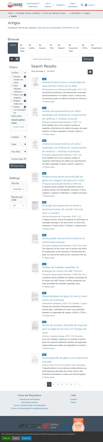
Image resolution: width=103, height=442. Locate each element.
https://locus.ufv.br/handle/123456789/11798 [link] (58, 27)
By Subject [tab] (61, 46)
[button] (15, 5)
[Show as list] (12, 59)
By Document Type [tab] (73, 48)
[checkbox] (12, 76)
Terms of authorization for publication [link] (30, 405)
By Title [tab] (52, 46)
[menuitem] (48, 5)
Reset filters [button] (18, 166)
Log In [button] (91, 5)
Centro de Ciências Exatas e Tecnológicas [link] (55, 13)
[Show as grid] (17, 59)
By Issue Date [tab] (22, 48)
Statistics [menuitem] (60, 5)
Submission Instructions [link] (29, 399)
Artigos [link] (87, 13)
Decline (16, 438)
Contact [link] (73, 399)
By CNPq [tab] (84, 46)
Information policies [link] (29, 402)
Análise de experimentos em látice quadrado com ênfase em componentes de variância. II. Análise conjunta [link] (64, 114)
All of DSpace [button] (47, 5)
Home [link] (10, 13)
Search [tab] (13, 45)
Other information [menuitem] (73, 5)
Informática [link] (76, 13)
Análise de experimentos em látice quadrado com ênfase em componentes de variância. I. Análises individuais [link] (64, 147)
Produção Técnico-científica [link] (28, 13)
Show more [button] (16, 115)
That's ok (6, 438)
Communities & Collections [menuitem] (32, 5)
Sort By (15, 183)
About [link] (73, 402)
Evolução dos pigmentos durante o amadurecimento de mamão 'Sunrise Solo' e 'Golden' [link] (62, 209)
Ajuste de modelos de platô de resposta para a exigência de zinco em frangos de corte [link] (64, 328)
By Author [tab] (32, 46)
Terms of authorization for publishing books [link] (29, 408)
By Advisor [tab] (42, 46)
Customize (26, 438)
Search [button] (89, 59)
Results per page (17, 198)
